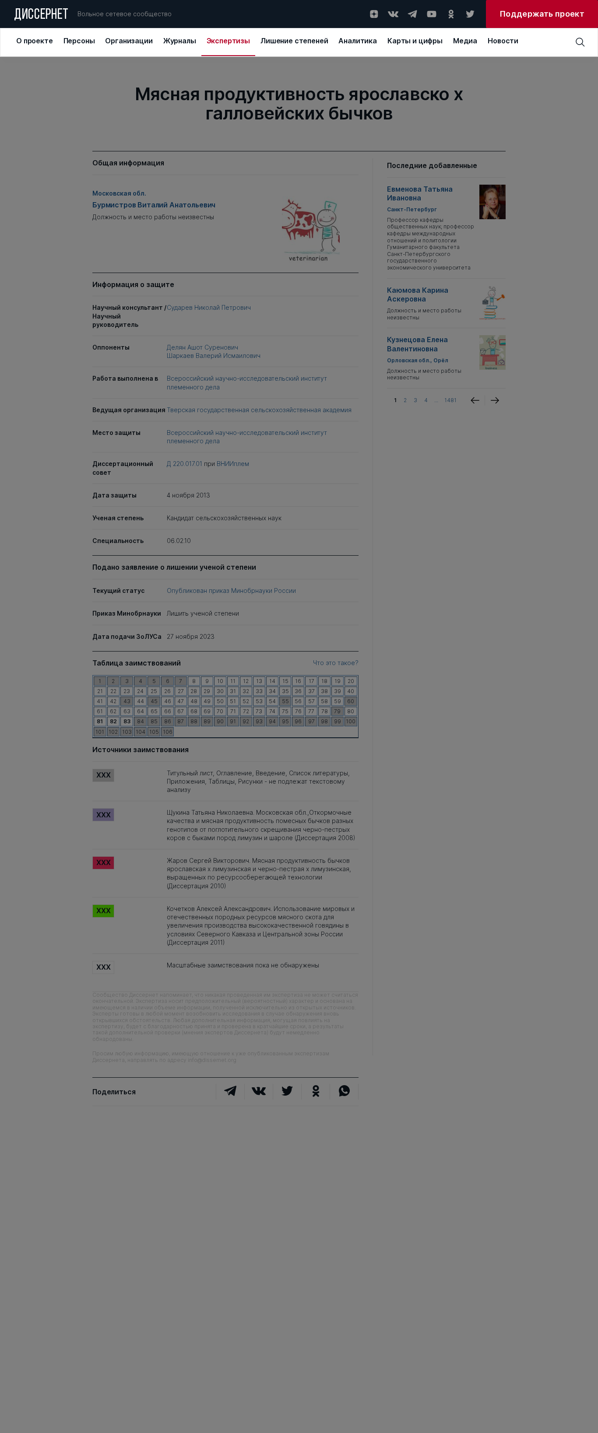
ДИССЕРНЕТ (41, 15)
